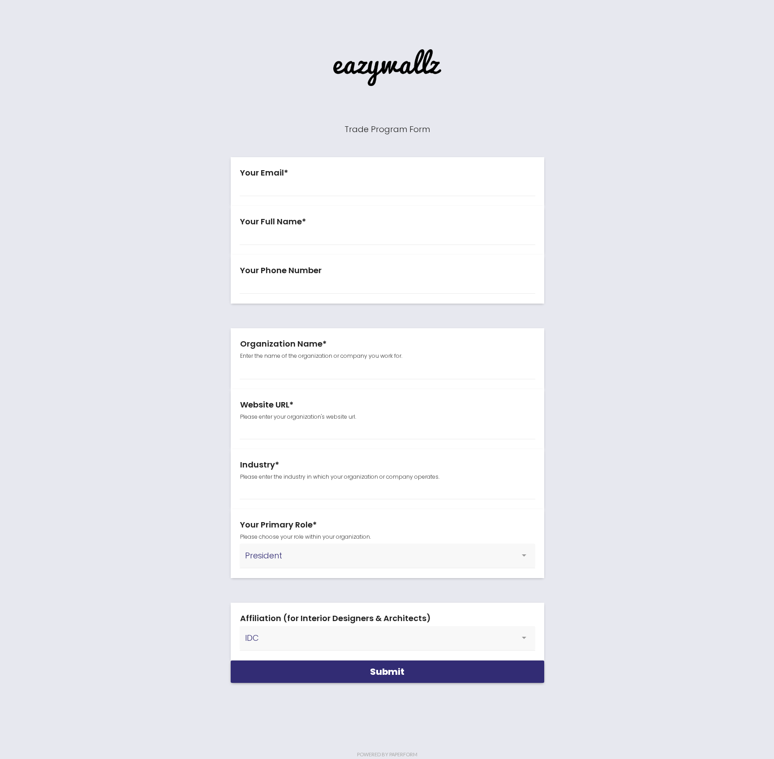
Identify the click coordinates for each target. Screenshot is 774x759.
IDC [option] (252, 638)
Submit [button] (387, 671)
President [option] (263, 555)
